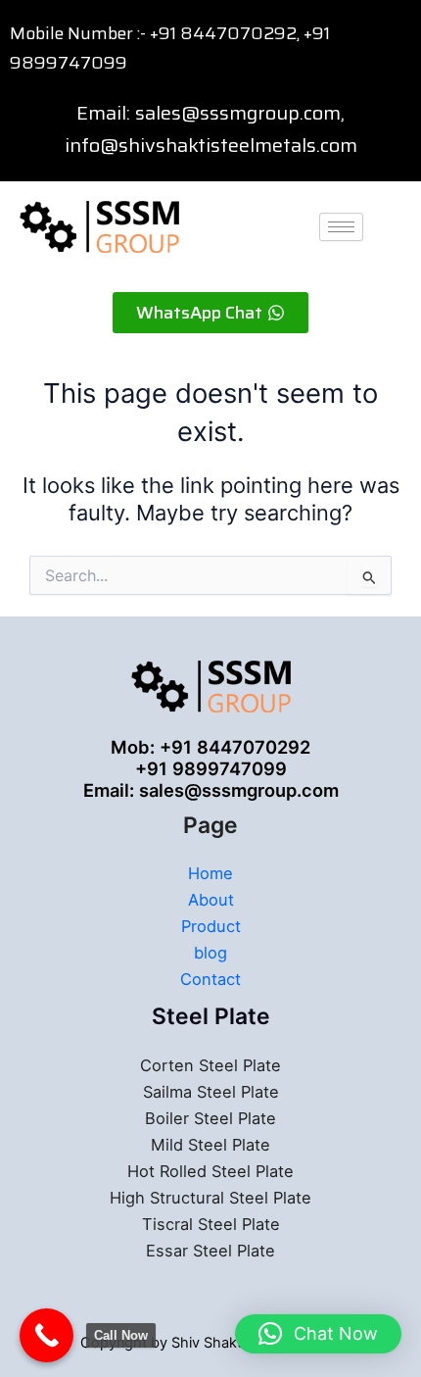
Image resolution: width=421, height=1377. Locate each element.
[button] (318, 1333)
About (211, 900)
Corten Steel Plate (210, 1065)
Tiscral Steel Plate (211, 1224)
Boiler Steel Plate (210, 1118)
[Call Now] (46, 1335)
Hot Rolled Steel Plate (210, 1171)
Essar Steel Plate (210, 1250)
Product (211, 926)
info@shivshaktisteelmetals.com (211, 145)
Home (210, 873)
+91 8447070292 (223, 33)
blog (210, 952)
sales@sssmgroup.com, (240, 112)
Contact (210, 979)
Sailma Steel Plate (211, 1092)
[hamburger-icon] (341, 227)
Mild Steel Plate (210, 1145)
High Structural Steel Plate (210, 1197)
